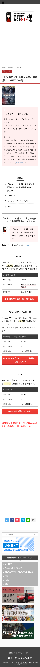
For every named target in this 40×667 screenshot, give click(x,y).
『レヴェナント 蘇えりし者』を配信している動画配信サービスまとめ (21, 187)
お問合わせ (12, 653)
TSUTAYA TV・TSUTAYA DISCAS (19, 572)
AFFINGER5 (23, 664)
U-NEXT (11, 195)
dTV (9, 207)
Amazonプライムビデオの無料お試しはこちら (21, 360)
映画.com (19, 162)
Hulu (7, 580)
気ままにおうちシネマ (20, 658)
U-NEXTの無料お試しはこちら (20, 299)
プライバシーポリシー (24, 653)
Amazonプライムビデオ (18, 201)
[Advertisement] (20, 44)
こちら (26, 245)
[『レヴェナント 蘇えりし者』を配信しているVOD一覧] (23, 520)
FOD (6, 576)
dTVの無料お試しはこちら (19, 411)
